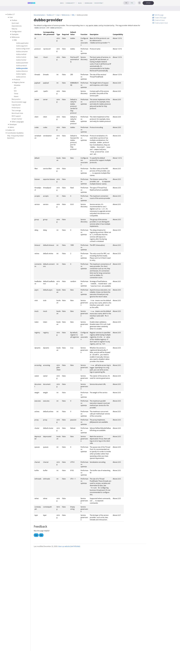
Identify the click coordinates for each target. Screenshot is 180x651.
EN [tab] (126, 3)
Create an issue (159, 20)
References (66, 15)
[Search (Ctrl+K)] (139, 2)
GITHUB (148, 3)
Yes (36, 535)
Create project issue (161, 23)
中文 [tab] (132, 3)
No (41, 535)
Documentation (39, 15)
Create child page (160, 18)
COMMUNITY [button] (70, 3)
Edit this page (159, 15)
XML (73, 15)
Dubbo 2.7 (50, 15)
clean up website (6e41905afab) (69, 546)
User (58, 15)
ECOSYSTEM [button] (98, 3)
